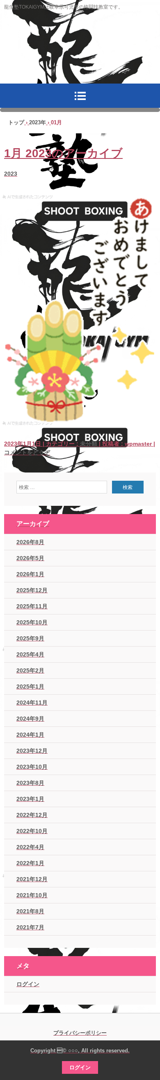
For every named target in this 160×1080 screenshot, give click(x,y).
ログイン (27, 984)
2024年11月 (32, 702)
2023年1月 (30, 799)
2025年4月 (30, 654)
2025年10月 (32, 622)
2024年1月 (30, 734)
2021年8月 (30, 911)
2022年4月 (30, 847)
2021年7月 (30, 927)
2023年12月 (32, 750)
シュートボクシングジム (80, 53)
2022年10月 (32, 831)
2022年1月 (30, 863)
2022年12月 (32, 815)
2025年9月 (30, 638)
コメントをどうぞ (27, 452)
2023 (10, 173)
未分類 (88, 443)
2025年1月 (30, 686)
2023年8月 (30, 783)
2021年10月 (32, 895)
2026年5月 (30, 558)
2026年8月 (30, 542)
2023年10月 (32, 766)
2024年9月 (30, 718)
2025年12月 (32, 590)
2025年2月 (30, 670)
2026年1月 (30, 574)
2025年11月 (32, 606)
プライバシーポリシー (80, 1033)
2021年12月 (32, 879)
